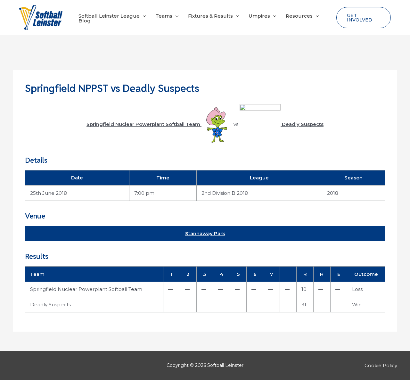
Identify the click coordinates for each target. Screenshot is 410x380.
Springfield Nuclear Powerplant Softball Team (86, 289)
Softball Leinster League (109, 15)
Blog (84, 20)
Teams (163, 15)
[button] (143, 15)
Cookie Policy (381, 365)
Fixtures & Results (210, 15)
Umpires (259, 15)
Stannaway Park (205, 233)
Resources (299, 15)
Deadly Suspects (50, 305)
